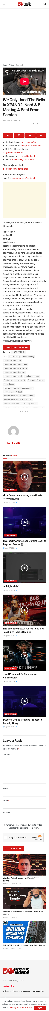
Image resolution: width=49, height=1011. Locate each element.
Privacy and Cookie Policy (21, 1007)
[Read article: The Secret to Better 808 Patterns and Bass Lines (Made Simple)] (24, 610)
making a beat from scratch (16, 408)
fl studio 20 (20, 380)
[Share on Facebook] (8, 135)
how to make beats (12, 404)
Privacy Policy (38, 991)
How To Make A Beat (13, 392)
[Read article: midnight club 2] (24, 567)
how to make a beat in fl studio (17, 400)
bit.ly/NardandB (28, 156)
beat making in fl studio (14, 372)
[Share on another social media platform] (41, 135)
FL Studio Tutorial (35, 380)
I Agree (40, 1008)
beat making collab (12, 360)
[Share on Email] (30, 135)
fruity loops (9, 384)
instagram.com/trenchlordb (15, 169)
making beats (37, 408)
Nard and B (13, 443)
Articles (6, 991)
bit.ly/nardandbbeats (31, 145)
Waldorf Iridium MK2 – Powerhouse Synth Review (24, 945)
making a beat (30, 404)
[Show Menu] (4, 4)
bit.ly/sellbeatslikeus (13, 152)
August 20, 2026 (9, 502)
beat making (28, 357)
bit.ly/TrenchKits (28, 142)
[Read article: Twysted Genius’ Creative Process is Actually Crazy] (24, 701)
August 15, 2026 (9, 636)
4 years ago (17, 120)
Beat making (20, 65)
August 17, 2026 (9, 548)
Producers (25, 991)
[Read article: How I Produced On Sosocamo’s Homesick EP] (24, 655)
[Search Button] (45, 4)
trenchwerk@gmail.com (23, 159)
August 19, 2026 (15, 917)
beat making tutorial (13, 376)
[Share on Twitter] (19, 135)
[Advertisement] (24, 35)
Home (5, 65)
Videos (15, 991)
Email (6, 800)
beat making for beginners (15, 364)
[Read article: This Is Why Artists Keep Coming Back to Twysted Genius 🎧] (24, 522)
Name (6, 788)
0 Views (5, 883)
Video (11, 65)
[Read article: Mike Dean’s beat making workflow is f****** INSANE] (24, 476)
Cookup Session (32, 376)
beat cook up (14, 357)
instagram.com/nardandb (24, 178)
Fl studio (8, 380)
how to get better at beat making (18, 388)
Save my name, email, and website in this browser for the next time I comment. (23, 826)
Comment (8, 754)
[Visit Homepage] (24, 4)
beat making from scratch (15, 368)
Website (6, 813)
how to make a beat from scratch (18, 396)
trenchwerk (9, 415)
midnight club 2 (11, 586)
